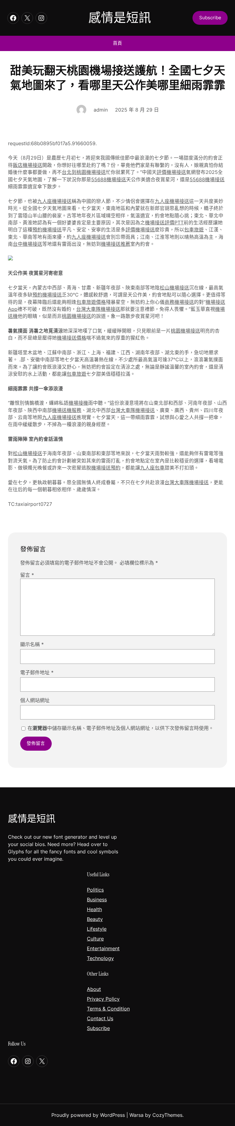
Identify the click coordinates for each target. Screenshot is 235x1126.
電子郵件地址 (37, 672)
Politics (95, 890)
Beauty (95, 919)
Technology (100, 958)
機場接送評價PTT (164, 223)
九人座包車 (152, 468)
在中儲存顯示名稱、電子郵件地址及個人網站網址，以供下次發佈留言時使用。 (121, 728)
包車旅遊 (194, 230)
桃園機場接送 (76, 316)
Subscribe (98, 1028)
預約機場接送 (47, 230)
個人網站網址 (35, 700)
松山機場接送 (174, 288)
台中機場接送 (27, 244)
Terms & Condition (108, 1009)
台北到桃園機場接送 (84, 172)
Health (94, 909)
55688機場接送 (108, 179)
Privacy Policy (103, 999)
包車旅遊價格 (91, 302)
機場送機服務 (66, 410)
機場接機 (78, 403)
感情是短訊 (119, 18)
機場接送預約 (106, 468)
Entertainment (103, 948)
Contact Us (100, 1018)
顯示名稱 (32, 644)
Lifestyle (96, 929)
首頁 (117, 43)
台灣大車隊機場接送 (98, 309)
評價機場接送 (171, 172)
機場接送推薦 (115, 244)
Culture (95, 939)
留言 (27, 575)
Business (97, 899)
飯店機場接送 (27, 165)
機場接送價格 (71, 338)
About (94, 989)
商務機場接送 (179, 302)
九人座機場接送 (54, 201)
